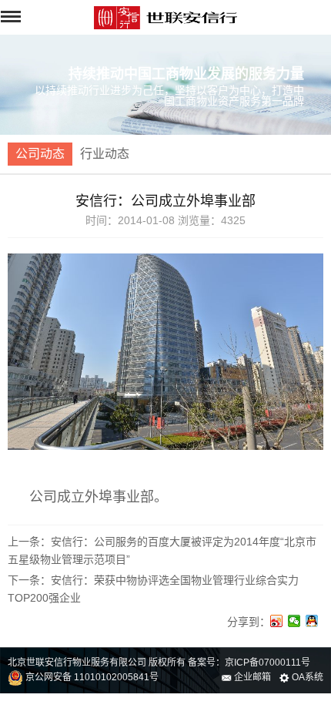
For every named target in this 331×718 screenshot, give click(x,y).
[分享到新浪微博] (276, 621)
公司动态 (40, 153)
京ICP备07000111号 (267, 662)
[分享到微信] (294, 621)
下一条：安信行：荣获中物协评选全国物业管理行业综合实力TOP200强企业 (153, 588)
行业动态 (104, 153)
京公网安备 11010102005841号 (91, 677)
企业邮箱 (251, 677)
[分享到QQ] (312, 621)
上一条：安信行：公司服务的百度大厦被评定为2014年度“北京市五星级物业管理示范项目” (162, 550)
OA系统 (306, 677)
